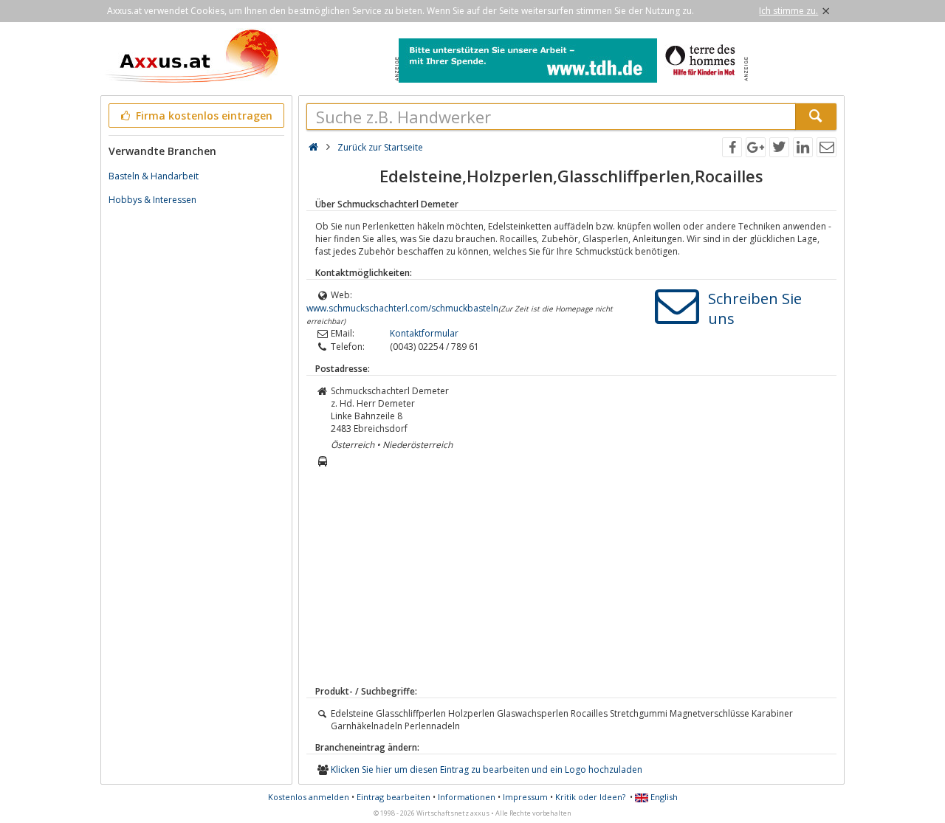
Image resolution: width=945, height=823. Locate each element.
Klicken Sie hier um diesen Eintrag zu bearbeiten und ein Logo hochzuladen (486, 769)
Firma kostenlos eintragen (202, 116)
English (663, 796)
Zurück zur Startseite (380, 147)
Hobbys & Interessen (152, 199)
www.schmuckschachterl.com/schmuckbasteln (402, 308)
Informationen (466, 796)
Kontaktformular (424, 333)
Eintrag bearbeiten (393, 796)
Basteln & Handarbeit (154, 176)
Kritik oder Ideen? (590, 796)
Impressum (525, 796)
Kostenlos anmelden (308, 796)
